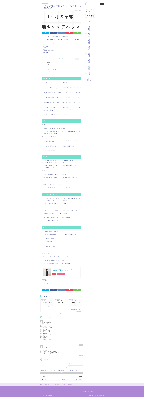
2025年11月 (88, 36)
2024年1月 (88, 62)
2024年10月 (88, 52)
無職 (86, 83)
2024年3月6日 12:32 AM (44, 323)
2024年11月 (88, 50)
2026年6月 (88, 28)
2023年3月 (88, 74)
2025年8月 (88, 40)
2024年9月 (88, 53)
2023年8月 (88, 68)
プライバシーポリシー (86, 388)
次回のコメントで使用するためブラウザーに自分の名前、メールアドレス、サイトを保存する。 (60, 370)
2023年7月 (88, 69)
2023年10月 (88, 66)
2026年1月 (88, 34)
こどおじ (87, 79)
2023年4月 (88, 73)
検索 (86, 2)
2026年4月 (88, 30)
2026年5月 (88, 29)
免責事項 (50, 395)
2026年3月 (88, 32)
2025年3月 (88, 46)
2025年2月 (88, 47)
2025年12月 (88, 35)
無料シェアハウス (44, 3)
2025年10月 (88, 37)
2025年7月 (88, 41)
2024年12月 (88, 49)
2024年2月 (88, 61)
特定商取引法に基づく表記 (87, 391)
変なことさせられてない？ (52, 69)
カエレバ (57, 271)
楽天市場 (54, 273)
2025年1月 (88, 48)
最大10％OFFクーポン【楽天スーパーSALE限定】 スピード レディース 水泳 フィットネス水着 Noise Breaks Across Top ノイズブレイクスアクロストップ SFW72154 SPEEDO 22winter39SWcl (65, 269)
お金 (48, 64)
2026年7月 (88, 27)
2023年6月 (88, 70)
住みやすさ (49, 62)
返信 (81, 344)
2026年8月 (88, 26)
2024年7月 (88, 55)
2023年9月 (88, 67)
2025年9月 (88, 39)
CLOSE (77, 58)
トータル (49, 71)
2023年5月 (88, 72)
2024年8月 (88, 54)
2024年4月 (88, 59)
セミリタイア (88, 80)
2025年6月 (88, 42)
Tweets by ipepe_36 (90, 21)
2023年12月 (88, 63)
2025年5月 (88, 43)
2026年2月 (88, 33)
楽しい (48, 66)
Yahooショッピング (60, 273)
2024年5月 (88, 57)
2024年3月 (88, 60)
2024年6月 (88, 56)
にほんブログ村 (45, 283)
